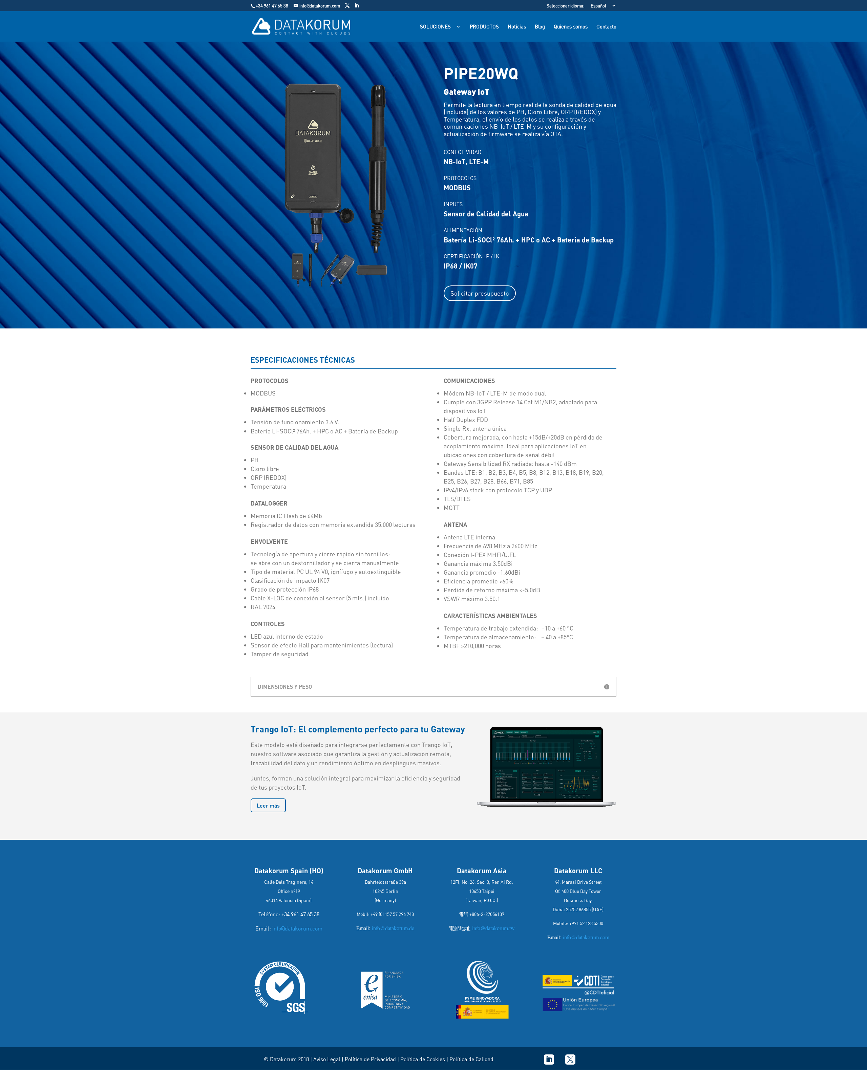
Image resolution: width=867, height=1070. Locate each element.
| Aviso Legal (325, 1059)
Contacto (606, 27)
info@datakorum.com (297, 928)
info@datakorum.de (392, 928)
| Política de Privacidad (369, 1059)
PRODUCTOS (484, 27)
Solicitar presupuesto (479, 293)
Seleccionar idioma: (566, 5)
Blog (540, 27)
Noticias (517, 27)
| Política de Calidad (469, 1059)
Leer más (268, 805)
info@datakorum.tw (492, 928)
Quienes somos (571, 27)
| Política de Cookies (421, 1059)
